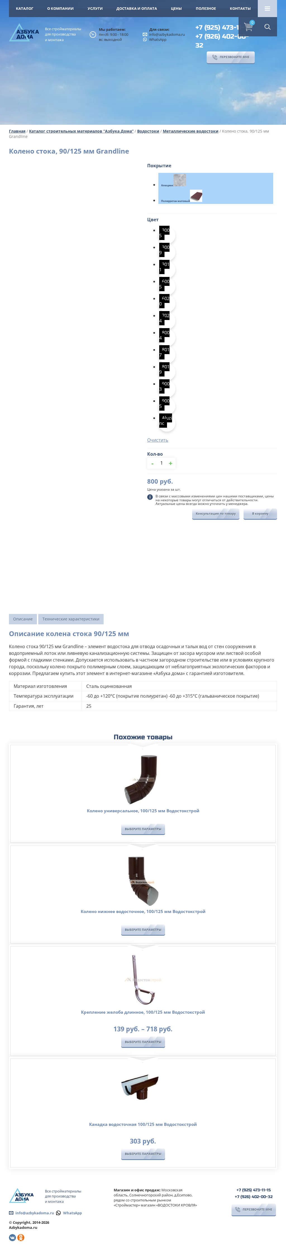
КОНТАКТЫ (240, 8)
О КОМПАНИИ (60, 8)
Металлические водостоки (190, 131)
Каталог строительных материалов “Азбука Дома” (81, 131)
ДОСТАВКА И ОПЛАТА (136, 8)
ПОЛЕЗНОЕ (206, 8)
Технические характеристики (70, 619)
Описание (23, 619)
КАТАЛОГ (24, 8)
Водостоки (148, 131)
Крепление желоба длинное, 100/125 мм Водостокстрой (143, 1012)
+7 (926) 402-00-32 (222, 41)
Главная (17, 131)
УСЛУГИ (95, 8)
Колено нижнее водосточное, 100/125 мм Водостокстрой (143, 911)
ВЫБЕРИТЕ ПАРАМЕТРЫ (143, 829)
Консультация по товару (216, 513)
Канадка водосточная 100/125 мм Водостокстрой (143, 1124)
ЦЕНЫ (176, 8)
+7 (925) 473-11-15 (223, 27)
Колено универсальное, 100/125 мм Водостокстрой (143, 810)
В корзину (260, 513)
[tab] (23, 619)
